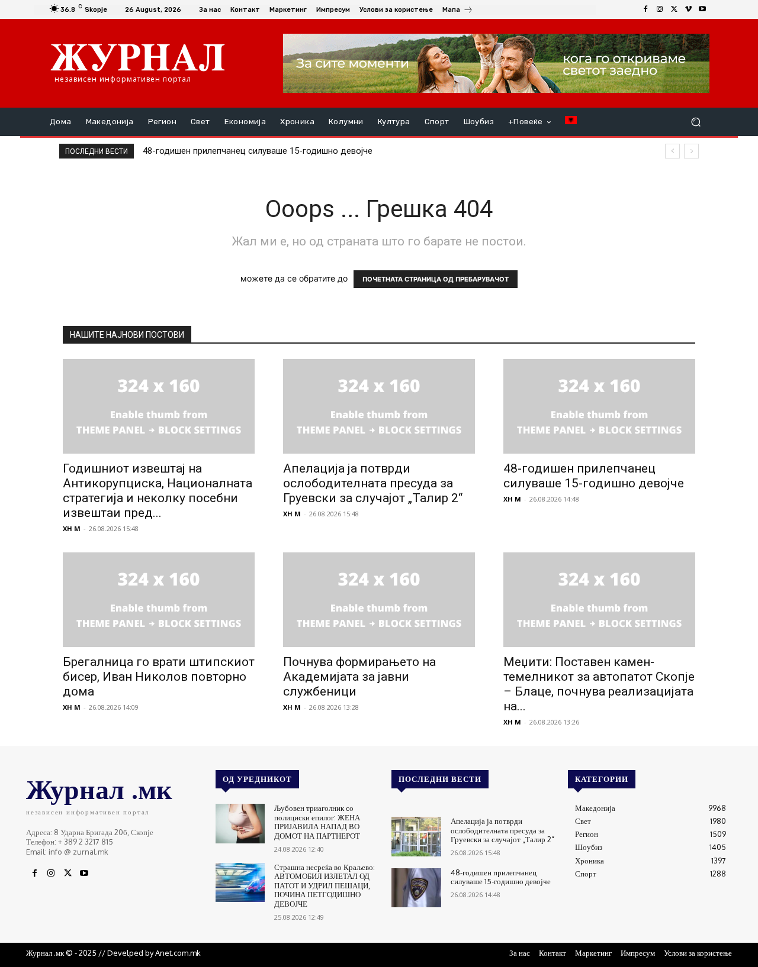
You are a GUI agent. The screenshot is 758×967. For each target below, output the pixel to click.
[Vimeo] (688, 9)
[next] (691, 151)
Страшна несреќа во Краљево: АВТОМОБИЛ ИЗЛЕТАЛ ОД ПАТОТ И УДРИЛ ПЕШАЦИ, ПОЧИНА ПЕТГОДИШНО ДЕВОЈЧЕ (324, 885)
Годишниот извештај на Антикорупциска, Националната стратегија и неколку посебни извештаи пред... (157, 490)
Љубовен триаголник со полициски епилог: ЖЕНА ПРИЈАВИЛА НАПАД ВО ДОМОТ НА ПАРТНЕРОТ (317, 821)
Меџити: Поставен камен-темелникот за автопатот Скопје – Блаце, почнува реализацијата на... (599, 684)
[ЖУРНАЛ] (138, 56)
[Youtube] (702, 9)
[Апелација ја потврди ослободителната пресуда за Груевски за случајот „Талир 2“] (379, 406)
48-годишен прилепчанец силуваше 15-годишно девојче (257, 150)
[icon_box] (457, 11)
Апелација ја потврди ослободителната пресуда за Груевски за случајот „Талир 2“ (372, 483)
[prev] (672, 151)
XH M (72, 528)
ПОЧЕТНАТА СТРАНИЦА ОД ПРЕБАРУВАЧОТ (435, 279)
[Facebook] (645, 9)
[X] (674, 9)
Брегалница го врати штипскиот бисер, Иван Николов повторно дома (159, 676)
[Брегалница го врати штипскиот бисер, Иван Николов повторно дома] (159, 599)
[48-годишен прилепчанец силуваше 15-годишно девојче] (599, 406)
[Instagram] (660, 9)
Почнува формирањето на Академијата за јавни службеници (359, 676)
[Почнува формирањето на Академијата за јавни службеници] (379, 599)
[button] (695, 122)
